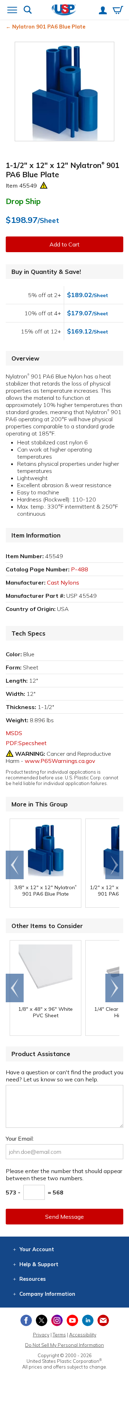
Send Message (64, 1216)
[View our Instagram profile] (57, 1320)
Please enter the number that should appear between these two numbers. (64, 1174)
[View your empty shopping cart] (118, 11)
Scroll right (114, 865)
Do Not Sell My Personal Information (64, 1345)
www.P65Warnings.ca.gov (60, 760)
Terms (59, 1335)
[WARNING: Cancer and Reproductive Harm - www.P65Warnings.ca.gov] (44, 185)
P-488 (79, 569)
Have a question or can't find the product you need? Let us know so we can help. (64, 1076)
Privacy (41, 1335)
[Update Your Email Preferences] (103, 1320)
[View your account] (103, 11)
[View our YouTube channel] (72, 1320)
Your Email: (20, 1138)
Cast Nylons (63, 582)
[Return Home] (64, 10)
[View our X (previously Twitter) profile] (41, 1320)
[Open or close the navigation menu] (12, 11)
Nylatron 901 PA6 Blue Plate (48, 27)
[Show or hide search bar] (28, 10)
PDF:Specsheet (26, 743)
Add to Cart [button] (64, 244)
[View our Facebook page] (26, 1320)
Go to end (15, 865)
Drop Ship (23, 201)
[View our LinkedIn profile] (88, 1320)
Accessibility (82, 1335)
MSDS (14, 733)
